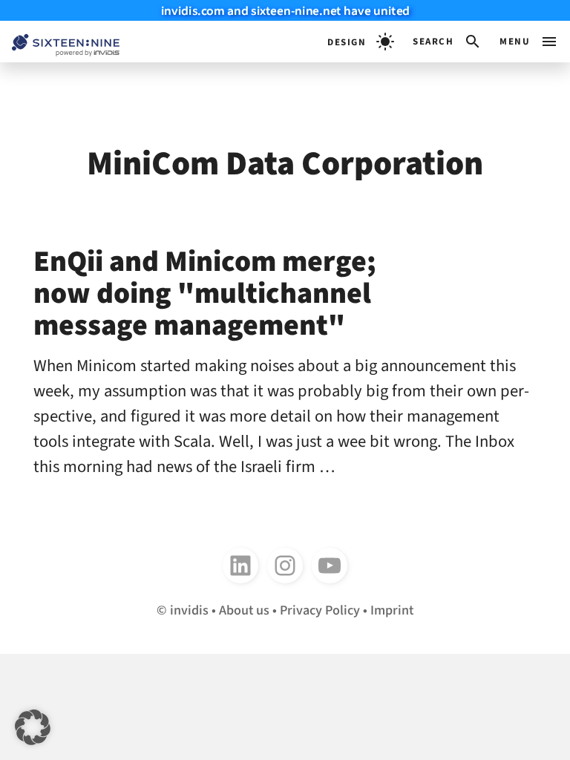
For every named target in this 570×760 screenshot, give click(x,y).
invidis (189, 610)
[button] (447, 41)
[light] (361, 41)
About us (244, 610)
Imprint (391, 610)
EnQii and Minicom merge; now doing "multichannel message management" (204, 293)
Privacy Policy (320, 610)
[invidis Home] (59, 42)
